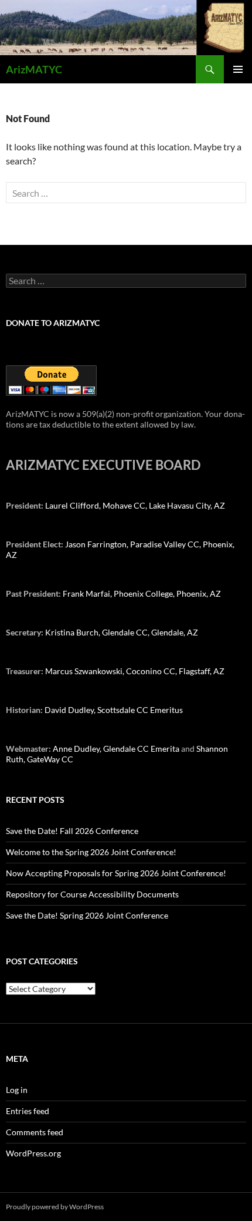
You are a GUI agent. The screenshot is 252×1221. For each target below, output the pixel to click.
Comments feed (34, 1132)
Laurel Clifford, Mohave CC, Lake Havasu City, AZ (135, 505)
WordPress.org (33, 1153)
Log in (17, 1090)
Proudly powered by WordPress (55, 1206)
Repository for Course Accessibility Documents (92, 894)
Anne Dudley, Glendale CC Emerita (117, 749)
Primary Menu (238, 69)
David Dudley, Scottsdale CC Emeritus (114, 710)
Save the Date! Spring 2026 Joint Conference (87, 915)
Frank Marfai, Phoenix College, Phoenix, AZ (142, 593)
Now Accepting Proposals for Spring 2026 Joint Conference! (116, 873)
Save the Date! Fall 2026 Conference (72, 831)
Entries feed (27, 1111)
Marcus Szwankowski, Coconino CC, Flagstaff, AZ (134, 671)
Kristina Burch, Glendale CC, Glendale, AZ (121, 632)
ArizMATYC (34, 69)
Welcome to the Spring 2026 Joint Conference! (91, 852)
